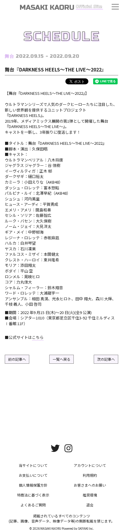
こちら (38, 337)
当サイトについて (33, 465)
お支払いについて (33, 475)
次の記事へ (106, 359)
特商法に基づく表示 (33, 494)
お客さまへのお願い (90, 485)
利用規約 (90, 475)
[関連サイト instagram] (68, 447)
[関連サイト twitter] (55, 447)
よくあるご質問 (33, 504)
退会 (89, 504)
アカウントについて (90, 465)
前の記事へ (17, 359)
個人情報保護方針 (33, 485)
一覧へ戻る (61, 359)
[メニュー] (115, 7)
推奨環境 (90, 494)
